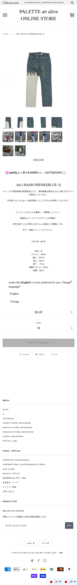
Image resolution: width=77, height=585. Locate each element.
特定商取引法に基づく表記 (14, 478)
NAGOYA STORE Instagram (17, 427)
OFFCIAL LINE (10, 441)
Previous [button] (9, 79)
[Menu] (5, 15)
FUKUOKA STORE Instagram (18, 432)
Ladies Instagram (13, 436)
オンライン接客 (9, 487)
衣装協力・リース (10, 482)
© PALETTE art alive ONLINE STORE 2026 (34, 553)
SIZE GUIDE (9, 469)
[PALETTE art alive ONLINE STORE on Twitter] (32, 561)
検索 (61, 553)
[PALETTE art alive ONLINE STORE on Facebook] (38, 561)
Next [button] (67, 79)
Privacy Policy (11, 474)
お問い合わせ (9, 491)
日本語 (29, 543)
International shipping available (44, 3)
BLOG (6, 409)
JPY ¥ (44, 543)
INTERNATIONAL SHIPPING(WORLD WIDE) (24, 464)
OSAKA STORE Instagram (17, 423)
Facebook (8, 419)
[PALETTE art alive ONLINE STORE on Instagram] (45, 561)
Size (38, 323)
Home (6, 34)
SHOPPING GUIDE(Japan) (16, 460)
